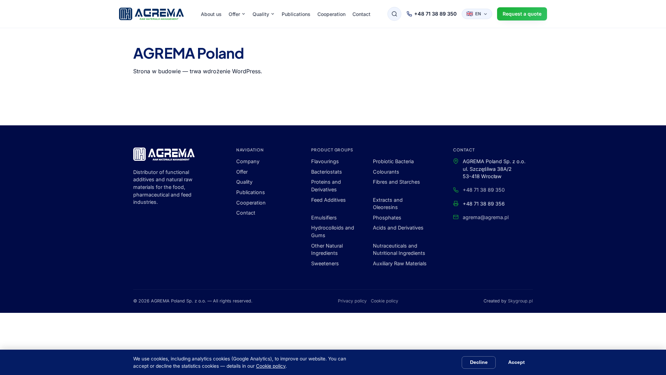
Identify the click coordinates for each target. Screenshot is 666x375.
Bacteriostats (326, 172)
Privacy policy (352, 300)
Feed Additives (328, 200)
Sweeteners (325, 263)
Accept (516, 362)
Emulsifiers (324, 217)
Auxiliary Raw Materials (400, 263)
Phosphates (387, 217)
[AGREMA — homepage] (151, 14)
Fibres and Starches (396, 182)
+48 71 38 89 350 (435, 14)
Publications (296, 14)
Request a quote (522, 14)
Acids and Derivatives (398, 228)
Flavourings (325, 161)
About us (211, 14)
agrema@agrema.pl (486, 217)
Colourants (386, 172)
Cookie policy (384, 300)
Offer (234, 14)
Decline (479, 362)
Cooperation (331, 14)
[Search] (394, 14)
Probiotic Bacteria (393, 161)
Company (247, 161)
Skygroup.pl (520, 300)
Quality (261, 14)
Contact (361, 14)
